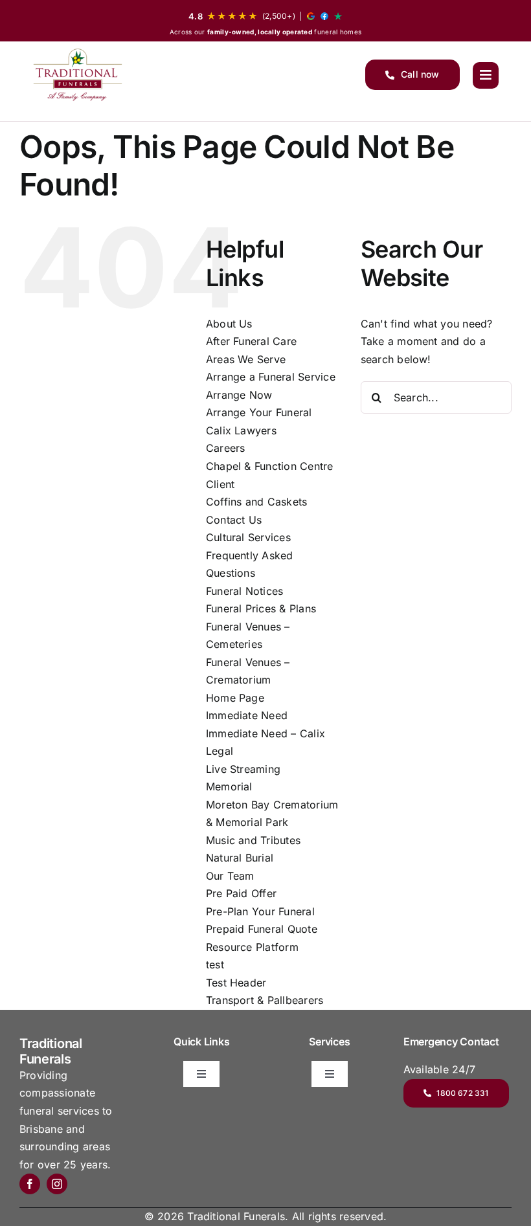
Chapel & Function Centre (269, 466)
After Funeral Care (251, 341)
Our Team (230, 875)
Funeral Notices (245, 591)
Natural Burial (239, 857)
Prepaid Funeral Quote (261, 928)
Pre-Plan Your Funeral (260, 911)
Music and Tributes (253, 840)
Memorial (229, 786)
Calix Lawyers (241, 430)
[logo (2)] (77, 75)
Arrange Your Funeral (259, 412)
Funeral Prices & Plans (261, 608)
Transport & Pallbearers (265, 1000)
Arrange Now (239, 394)
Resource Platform (252, 947)
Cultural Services (248, 537)
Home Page (235, 697)
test (215, 964)
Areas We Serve (246, 359)
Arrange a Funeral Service (270, 376)
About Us (229, 323)
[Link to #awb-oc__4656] (486, 75)
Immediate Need (247, 715)
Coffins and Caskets (257, 501)
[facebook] (29, 1184)
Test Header (236, 982)
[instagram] (57, 1184)
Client (220, 484)
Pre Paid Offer (241, 893)
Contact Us (234, 519)
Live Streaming (243, 769)
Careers (225, 447)
